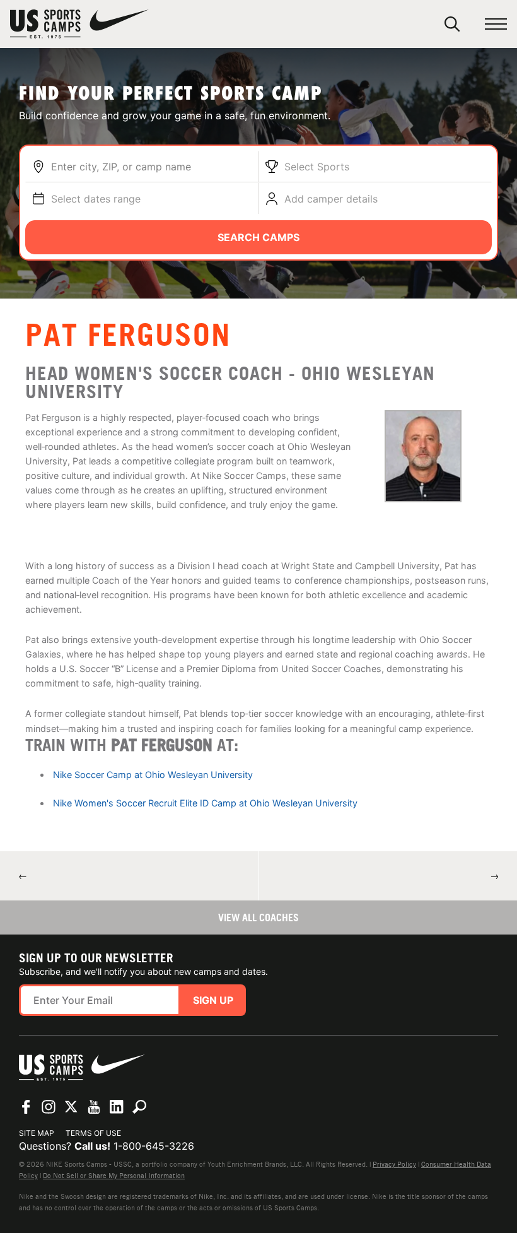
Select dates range (96, 198)
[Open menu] (496, 24)
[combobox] (151, 167)
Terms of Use (93, 1133)
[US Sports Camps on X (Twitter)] (71, 1107)
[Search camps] (139, 1107)
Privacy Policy (394, 1164)
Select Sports (316, 166)
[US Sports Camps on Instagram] (48, 1107)
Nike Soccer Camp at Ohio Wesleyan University (153, 774)
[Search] (452, 24)
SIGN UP (213, 1000)
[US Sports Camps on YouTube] (94, 1107)
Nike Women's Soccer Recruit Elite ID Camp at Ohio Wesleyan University (205, 803)
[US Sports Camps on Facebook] (26, 1107)
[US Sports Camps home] (79, 23)
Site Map (36, 1133)
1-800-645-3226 (153, 1146)
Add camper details (331, 198)
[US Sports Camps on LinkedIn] (117, 1107)
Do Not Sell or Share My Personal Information (114, 1175)
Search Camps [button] (258, 237)
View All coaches (258, 917)
